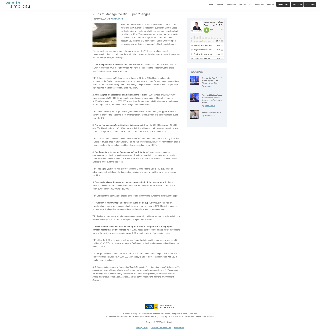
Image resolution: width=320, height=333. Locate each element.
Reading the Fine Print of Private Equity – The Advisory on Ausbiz (212, 80)
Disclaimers (179, 328)
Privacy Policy (142, 328)
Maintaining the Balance (211, 112)
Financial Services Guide (161, 328)
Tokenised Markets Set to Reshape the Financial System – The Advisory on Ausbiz (212, 98)
